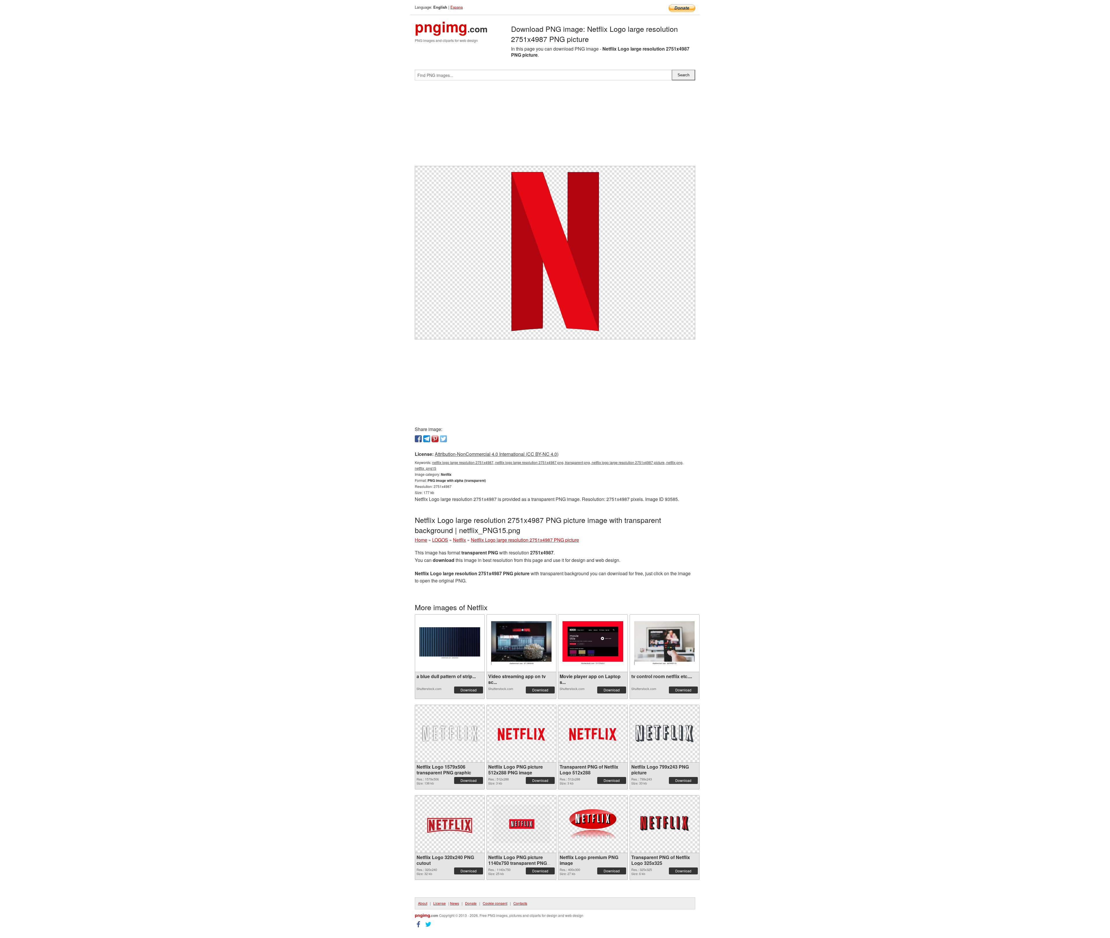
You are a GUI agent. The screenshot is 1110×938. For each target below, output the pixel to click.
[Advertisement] (555, 125)
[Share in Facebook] (418, 438)
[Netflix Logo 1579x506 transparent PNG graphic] (450, 733)
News (454, 903)
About (422, 903)
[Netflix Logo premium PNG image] (593, 824)
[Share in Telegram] (426, 438)
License (439, 903)
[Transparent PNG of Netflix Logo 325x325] (664, 824)
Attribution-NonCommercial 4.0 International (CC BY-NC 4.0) (496, 454)
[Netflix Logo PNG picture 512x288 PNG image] (521, 733)
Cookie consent (495, 903)
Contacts (520, 903)
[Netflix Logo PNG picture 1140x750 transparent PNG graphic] (521, 824)
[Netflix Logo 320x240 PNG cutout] (450, 824)
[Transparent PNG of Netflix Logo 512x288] (593, 733)
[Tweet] (443, 438)
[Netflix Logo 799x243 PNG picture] (664, 733)
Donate (471, 903)
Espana (456, 7)
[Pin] (435, 438)
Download (468, 689)
